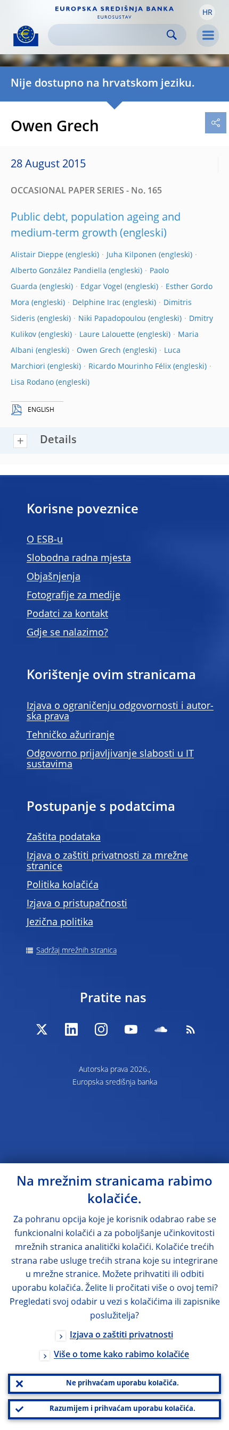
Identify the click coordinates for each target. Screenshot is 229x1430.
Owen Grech (99, 350)
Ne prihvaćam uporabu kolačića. (122, 1383)
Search (172, 35)
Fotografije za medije (73, 595)
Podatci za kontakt (67, 614)
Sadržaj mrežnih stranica (76, 950)
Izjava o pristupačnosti (77, 904)
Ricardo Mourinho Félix (129, 366)
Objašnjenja (53, 577)
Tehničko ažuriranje (70, 735)
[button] (207, 12)
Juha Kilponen (132, 255)
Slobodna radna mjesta (79, 558)
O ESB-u (45, 540)
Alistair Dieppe (37, 255)
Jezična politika (60, 922)
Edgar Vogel (101, 287)
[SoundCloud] (161, 1029)
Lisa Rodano (32, 382)
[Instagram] (101, 1029)
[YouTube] (131, 1029)
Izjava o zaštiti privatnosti (121, 1335)
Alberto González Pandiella (59, 271)
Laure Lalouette (107, 335)
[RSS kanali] (190, 1029)
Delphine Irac (96, 303)
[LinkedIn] (71, 1029)
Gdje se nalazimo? (67, 633)
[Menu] (208, 35)
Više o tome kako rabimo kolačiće (121, 1355)
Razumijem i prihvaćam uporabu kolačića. (122, 1409)
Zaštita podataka (64, 837)
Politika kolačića (63, 885)
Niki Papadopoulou (112, 319)
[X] (41, 1029)
